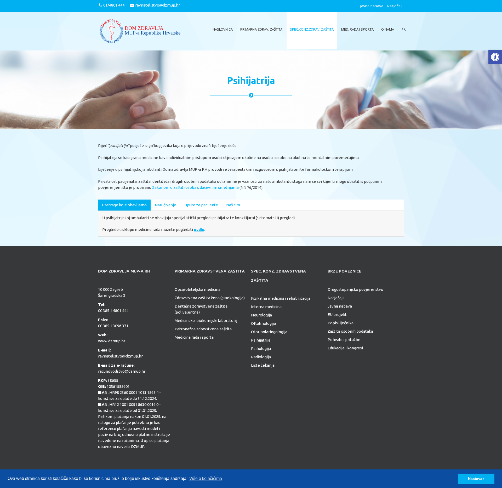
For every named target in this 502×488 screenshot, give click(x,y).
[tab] (124, 205)
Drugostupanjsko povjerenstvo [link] (355, 289)
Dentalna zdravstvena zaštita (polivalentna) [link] (201, 309)
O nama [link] (387, 29)
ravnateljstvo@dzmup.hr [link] (157, 5)
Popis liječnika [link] (340, 323)
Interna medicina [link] (266, 306)
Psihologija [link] (261, 348)
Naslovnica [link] (223, 29)
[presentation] (124, 205)
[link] (495, 57)
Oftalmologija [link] (263, 323)
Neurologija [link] (261, 315)
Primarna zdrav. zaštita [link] (261, 29)
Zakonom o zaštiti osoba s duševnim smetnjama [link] (195, 187)
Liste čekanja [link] (263, 365)
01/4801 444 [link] (113, 5)
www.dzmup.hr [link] (111, 341)
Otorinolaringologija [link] (269, 332)
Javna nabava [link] (371, 5)
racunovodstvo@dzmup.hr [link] (121, 371)
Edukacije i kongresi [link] (345, 348)
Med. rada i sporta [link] (357, 29)
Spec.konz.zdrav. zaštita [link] (312, 29)
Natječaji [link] (394, 5)
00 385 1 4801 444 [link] (113, 310)
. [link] (199, 229)
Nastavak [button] (476, 478)
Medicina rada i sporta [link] (194, 337)
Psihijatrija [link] (260, 340)
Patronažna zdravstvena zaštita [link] (203, 329)
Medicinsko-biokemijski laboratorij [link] (206, 320)
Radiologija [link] (261, 357)
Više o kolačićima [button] (205, 478)
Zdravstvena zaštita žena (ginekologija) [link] (210, 298)
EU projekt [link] (337, 314)
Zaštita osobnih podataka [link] (350, 331)
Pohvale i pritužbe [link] (344, 339)
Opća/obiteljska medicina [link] (197, 289)
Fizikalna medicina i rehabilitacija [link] (280, 298)
